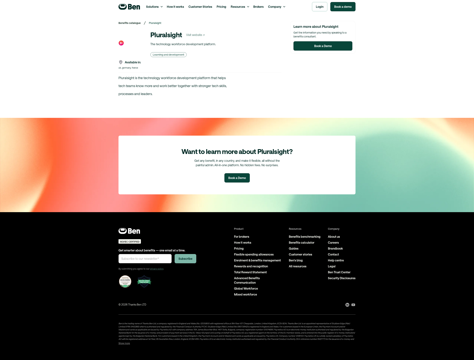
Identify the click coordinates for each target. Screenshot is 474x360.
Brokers (258, 6)
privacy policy (156, 268)
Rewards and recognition (251, 266)
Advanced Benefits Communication (247, 280)
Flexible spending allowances (254, 254)
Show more (124, 343)
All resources (297, 266)
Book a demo (343, 6)
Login (319, 6)
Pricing (221, 6)
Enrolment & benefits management (257, 260)
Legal (332, 266)
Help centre (336, 260)
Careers (333, 242)
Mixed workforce (245, 294)
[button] (154, 6)
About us (334, 236)
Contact (333, 254)
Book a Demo (323, 46)
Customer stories (300, 254)
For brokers (241, 236)
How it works (175, 6)
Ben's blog (296, 260)
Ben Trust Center (339, 272)
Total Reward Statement (250, 272)
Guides (293, 248)
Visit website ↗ (195, 35)
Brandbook (335, 248)
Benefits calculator (301, 242)
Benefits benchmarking (305, 236)
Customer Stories (200, 6)
